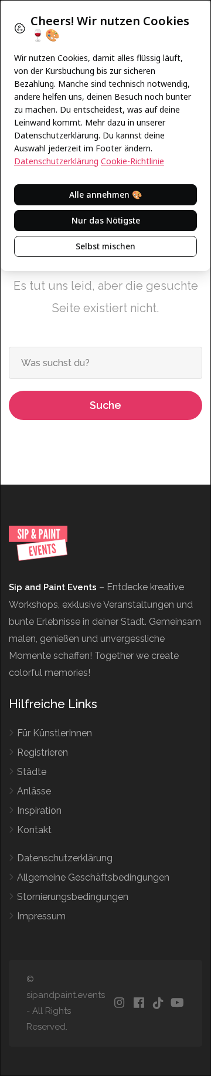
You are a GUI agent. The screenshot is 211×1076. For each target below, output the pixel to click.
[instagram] (119, 1003)
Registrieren (42, 752)
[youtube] (177, 1003)
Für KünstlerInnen (54, 733)
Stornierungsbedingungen (72, 896)
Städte (31, 771)
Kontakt (34, 829)
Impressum (41, 916)
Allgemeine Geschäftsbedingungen (93, 877)
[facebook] (138, 1003)
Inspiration (39, 810)
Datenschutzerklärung (65, 858)
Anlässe (34, 791)
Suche (105, 405)
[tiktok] (158, 1003)
